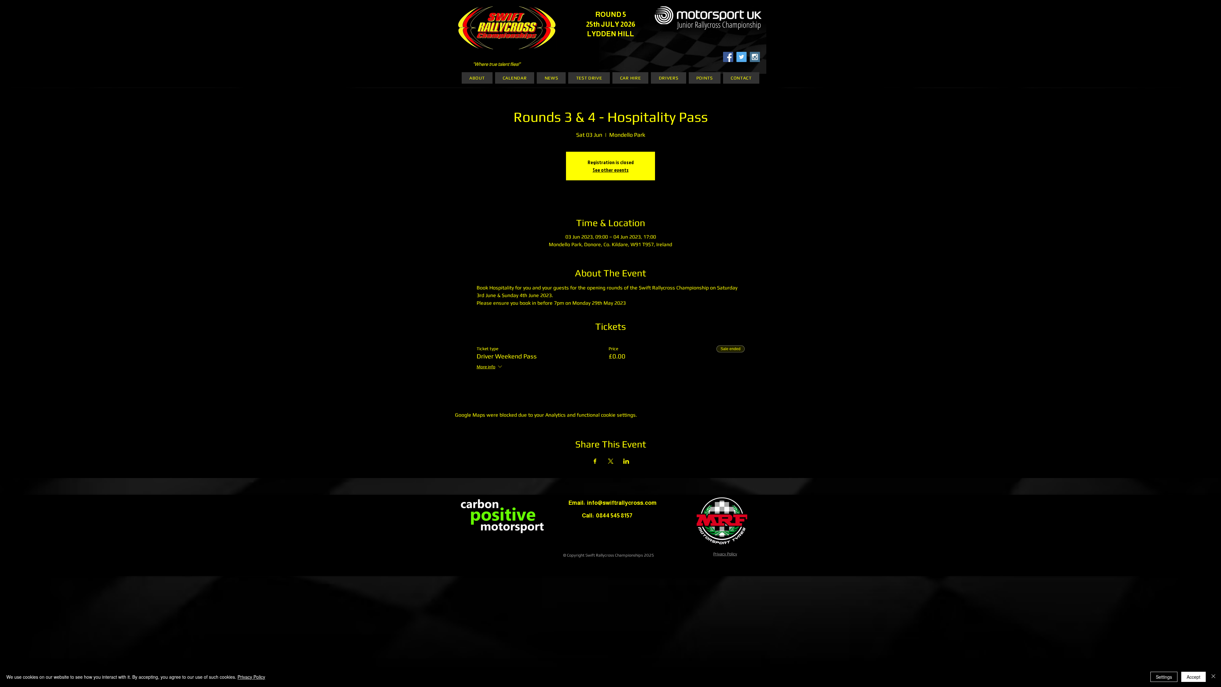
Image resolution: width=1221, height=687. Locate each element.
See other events (611, 169)
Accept (1193, 677)
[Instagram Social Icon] (755, 57)
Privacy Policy (725, 554)
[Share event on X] (611, 461)
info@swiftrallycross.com (622, 503)
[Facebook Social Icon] (728, 57)
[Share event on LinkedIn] (626, 461)
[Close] (1213, 677)
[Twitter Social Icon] (741, 57)
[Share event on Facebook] (595, 461)
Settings (1164, 677)
